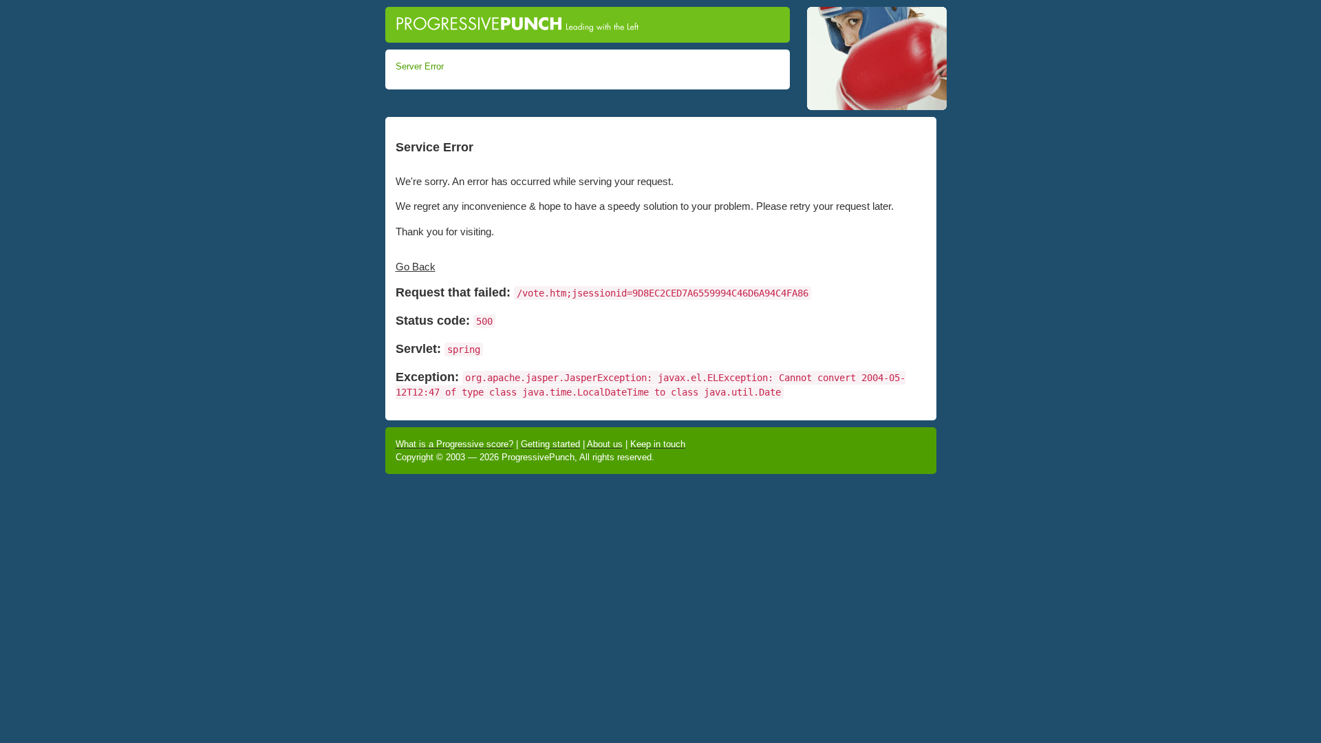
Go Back (416, 266)
